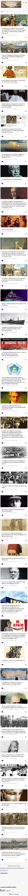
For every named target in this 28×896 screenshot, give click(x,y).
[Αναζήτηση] (23, 2)
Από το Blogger (15, 894)
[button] (25, 37)
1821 (2, 11)
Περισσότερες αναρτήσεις (14, 866)
